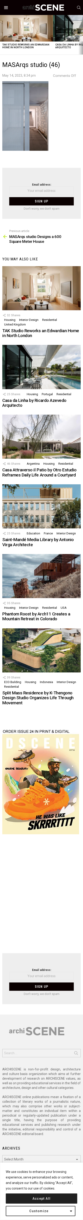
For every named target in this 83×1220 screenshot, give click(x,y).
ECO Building (12, 682)
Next (80, 34)
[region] (41, 1191)
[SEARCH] (79, 7)
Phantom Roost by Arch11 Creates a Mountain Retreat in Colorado (36, 616)
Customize (39, 1211)
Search (76, 1054)
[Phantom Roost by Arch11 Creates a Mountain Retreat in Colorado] (41, 576)
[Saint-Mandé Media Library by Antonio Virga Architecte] (41, 506)
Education (33, 533)
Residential (49, 320)
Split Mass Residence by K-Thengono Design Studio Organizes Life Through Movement (38, 697)
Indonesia (46, 682)
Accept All (42, 1198)
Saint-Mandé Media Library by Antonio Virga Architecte (38, 542)
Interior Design (29, 320)
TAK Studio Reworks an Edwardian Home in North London (25, 46)
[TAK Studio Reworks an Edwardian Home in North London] (26, 28)
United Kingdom (15, 324)
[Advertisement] (41, 896)
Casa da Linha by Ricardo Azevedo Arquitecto (34, 403)
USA (64, 607)
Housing (9, 320)
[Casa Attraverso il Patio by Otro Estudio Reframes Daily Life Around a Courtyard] (41, 437)
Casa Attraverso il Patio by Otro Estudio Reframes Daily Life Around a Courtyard (39, 472)
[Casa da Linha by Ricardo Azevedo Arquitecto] (41, 367)
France (48, 533)
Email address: (41, 184)
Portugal (47, 394)
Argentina (33, 463)
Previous (2, 34)
